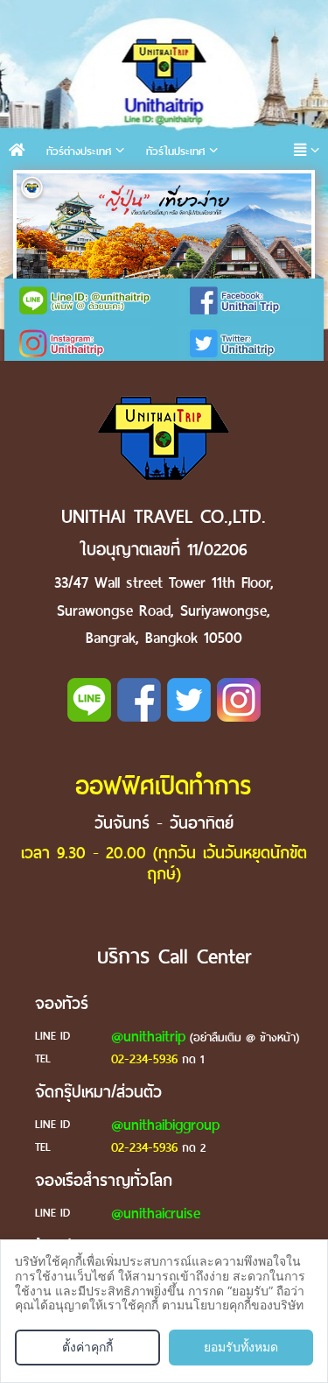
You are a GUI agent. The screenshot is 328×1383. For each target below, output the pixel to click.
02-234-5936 (144, 1058)
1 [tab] (34, 192)
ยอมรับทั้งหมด (241, 1346)
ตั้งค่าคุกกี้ (87, 1346)
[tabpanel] (164, 232)
